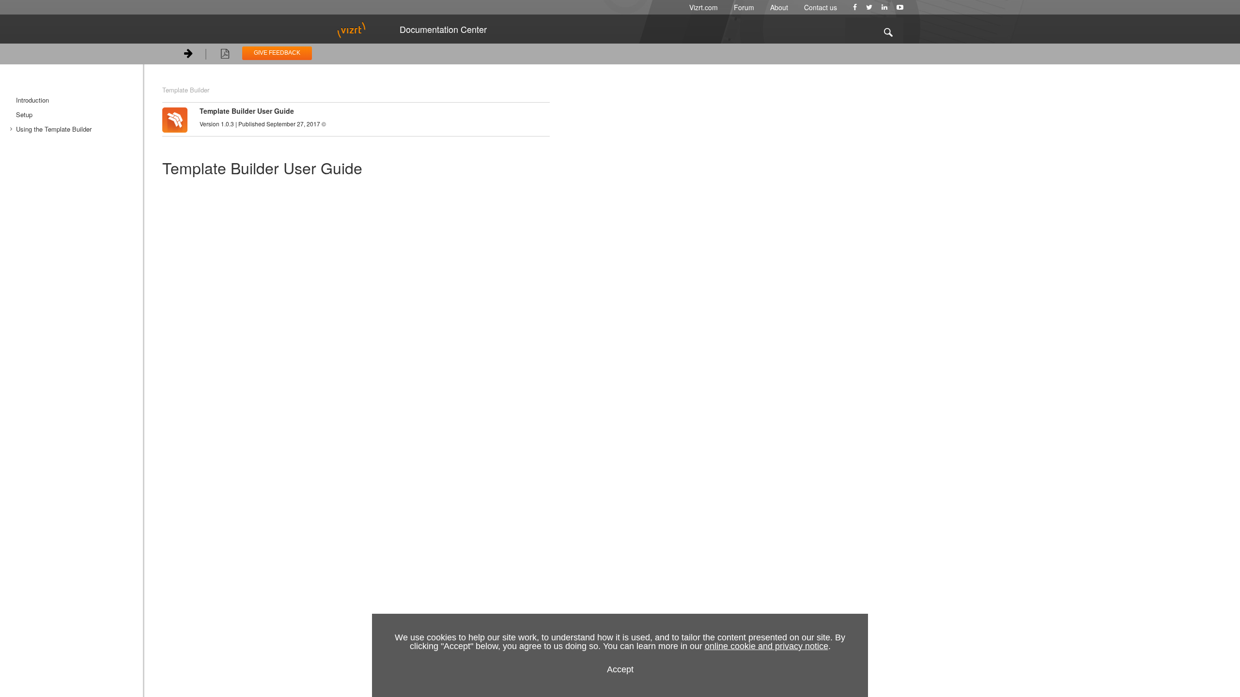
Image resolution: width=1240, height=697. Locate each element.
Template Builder (185, 89)
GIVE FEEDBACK (277, 52)
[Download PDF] (225, 55)
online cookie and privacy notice (766, 646)
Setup (24, 114)
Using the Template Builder (54, 129)
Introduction (32, 100)
